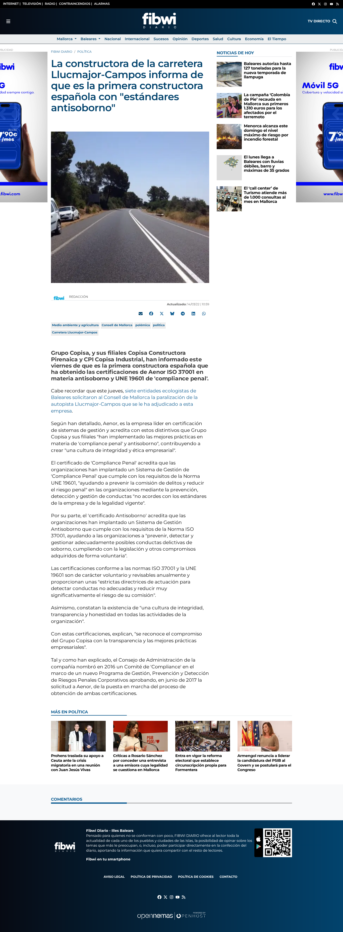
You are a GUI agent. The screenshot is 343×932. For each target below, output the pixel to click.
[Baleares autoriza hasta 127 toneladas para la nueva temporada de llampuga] (229, 74)
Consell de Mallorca (117, 325)
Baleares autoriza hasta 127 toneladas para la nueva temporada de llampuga (267, 71)
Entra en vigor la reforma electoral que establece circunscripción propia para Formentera (200, 762)
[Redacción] (59, 298)
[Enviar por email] (140, 313)
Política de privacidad (151, 877)
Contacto (228, 877)
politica (159, 325)
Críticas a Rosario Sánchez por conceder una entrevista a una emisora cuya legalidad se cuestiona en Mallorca (140, 762)
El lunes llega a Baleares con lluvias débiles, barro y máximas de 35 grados (266, 164)
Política (84, 52)
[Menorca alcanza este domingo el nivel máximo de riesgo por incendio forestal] (229, 136)
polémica (142, 325)
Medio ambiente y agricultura (75, 325)
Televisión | (33, 4)
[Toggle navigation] (8, 21)
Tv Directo (319, 21)
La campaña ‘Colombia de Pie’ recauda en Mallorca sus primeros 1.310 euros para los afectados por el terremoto (267, 106)
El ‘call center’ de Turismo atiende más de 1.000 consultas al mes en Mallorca (265, 195)
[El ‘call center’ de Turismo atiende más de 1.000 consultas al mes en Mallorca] (229, 198)
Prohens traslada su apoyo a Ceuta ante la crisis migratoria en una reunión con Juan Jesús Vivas (77, 762)
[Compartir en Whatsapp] (204, 313)
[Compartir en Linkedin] (193, 313)
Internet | (12, 4)
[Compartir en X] (161, 313)
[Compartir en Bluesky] (172, 313)
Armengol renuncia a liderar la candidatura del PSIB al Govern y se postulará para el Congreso (264, 762)
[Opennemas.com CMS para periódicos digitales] (171, 920)
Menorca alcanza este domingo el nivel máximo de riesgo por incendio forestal (266, 133)
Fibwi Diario (61, 52)
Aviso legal (114, 877)
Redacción (79, 297)
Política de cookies (195, 877)
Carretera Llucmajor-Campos (74, 332)
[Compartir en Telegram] (183, 313)
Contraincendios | (75, 4)
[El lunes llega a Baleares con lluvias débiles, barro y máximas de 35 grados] (229, 167)
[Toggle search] (334, 21)
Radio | (51, 4)
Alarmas (102, 4)
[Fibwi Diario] (159, 21)
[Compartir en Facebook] (151, 313)
